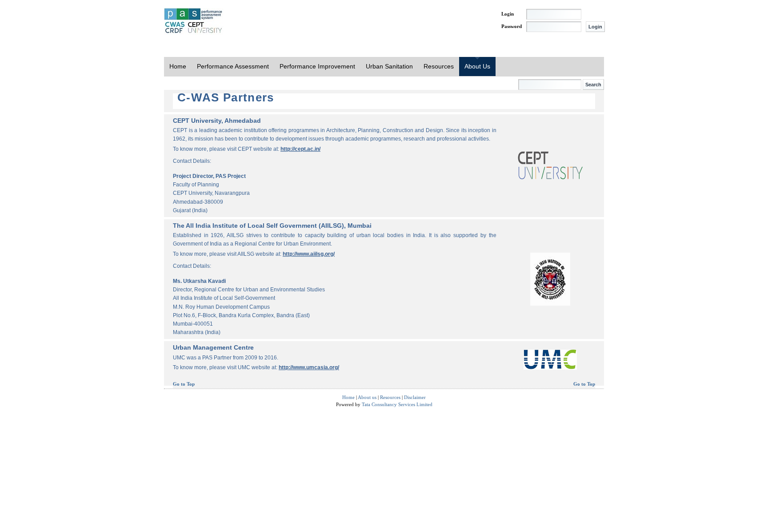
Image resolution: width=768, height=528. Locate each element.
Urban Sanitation (389, 66)
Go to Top (184, 384)
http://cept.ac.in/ (300, 149)
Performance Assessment (233, 66)
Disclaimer (415, 397)
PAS (194, 21)
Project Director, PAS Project (209, 176)
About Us (477, 66)
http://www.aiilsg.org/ (309, 254)
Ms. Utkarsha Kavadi (199, 281)
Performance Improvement (317, 66)
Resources (439, 66)
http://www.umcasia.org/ (309, 367)
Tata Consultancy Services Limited (397, 404)
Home (177, 66)
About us (367, 397)
